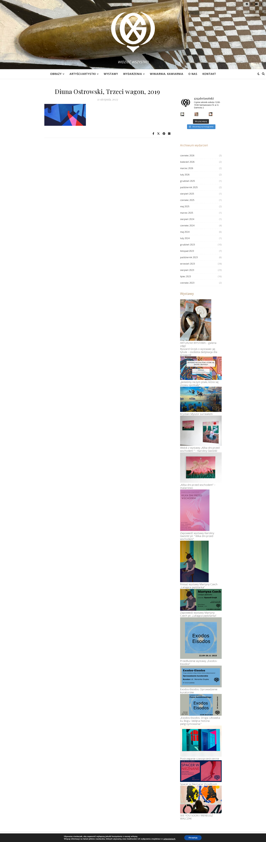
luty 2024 (185, 238)
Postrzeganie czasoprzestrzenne (199, 758)
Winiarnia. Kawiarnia (166, 74)
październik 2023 (189, 257)
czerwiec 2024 (187, 225)
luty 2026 (185, 174)
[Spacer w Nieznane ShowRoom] (201, 771)
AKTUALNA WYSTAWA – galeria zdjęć (198, 344)
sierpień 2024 (187, 219)
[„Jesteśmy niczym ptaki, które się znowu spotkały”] (201, 368)
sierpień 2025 (187, 193)
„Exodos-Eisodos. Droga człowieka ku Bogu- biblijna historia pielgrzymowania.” (200, 721)
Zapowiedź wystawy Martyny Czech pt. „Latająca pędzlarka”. (198, 614)
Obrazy (56, 74)
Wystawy (111, 74)
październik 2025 (189, 187)
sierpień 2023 (187, 270)
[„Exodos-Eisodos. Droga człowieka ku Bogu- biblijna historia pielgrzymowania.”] (201, 705)
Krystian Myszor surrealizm (196, 414)
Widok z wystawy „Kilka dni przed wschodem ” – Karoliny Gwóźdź (200, 449)
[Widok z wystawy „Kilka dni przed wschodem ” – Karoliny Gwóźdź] (201, 431)
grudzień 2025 (187, 180)
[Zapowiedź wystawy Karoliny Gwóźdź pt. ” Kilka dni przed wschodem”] (194, 510)
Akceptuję (192, 837)
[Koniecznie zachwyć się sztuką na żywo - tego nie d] (196, 114)
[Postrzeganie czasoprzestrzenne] (201, 741)
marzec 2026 (186, 168)
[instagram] (252, 4)
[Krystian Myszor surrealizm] (201, 399)
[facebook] (247, 4)
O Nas (192, 74)
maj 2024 (184, 231)
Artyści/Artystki (83, 74)
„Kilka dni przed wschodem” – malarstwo (197, 486)
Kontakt (209, 74)
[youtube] (256, 4)
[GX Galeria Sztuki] (133, 30)
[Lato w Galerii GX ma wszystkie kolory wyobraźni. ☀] (182, 114)
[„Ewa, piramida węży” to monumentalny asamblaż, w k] (211, 114)
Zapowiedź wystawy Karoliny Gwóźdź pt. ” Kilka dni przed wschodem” (197, 536)
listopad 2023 (187, 250)
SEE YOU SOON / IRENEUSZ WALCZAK (196, 817)
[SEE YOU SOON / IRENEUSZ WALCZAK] (201, 799)
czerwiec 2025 (187, 200)
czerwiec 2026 (187, 155)
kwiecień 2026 (187, 161)
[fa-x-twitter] (261, 4)
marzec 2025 (186, 212)
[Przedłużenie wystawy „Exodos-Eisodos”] (201, 638)
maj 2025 (184, 206)
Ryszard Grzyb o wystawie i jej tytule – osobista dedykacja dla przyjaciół (198, 352)
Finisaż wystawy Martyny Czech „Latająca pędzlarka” (199, 585)
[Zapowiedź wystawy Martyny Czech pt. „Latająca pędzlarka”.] (201, 600)
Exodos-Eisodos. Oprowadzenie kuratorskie (198, 690)
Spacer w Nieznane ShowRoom (198, 784)
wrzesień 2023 (187, 263)
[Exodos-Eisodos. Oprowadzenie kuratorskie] (201, 676)
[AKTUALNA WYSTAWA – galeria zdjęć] (195, 320)
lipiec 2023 (185, 276)
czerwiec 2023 (187, 282)
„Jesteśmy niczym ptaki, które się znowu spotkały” (199, 383)
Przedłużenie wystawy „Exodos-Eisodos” (198, 662)
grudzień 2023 (187, 244)
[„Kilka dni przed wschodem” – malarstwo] (201, 467)
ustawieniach (169, 839)
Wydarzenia (132, 74)
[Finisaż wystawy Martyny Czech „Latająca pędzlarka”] (194, 561)
